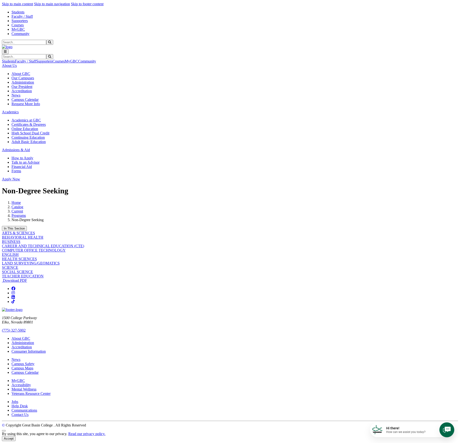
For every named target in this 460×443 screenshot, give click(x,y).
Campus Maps (22, 368)
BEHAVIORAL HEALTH (22, 237)
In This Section (14, 228)
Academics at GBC (26, 120)
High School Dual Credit (30, 133)
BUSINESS (11, 242)
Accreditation (22, 91)
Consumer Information (29, 351)
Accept (9, 438)
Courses (18, 25)
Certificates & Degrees (29, 124)
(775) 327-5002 (14, 330)
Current (17, 211)
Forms (16, 171)
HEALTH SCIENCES (19, 259)
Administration (23, 82)
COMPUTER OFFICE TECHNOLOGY (34, 250)
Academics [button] (10, 112)
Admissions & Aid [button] (16, 150)
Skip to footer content (87, 4)
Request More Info (26, 104)
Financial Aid (22, 167)
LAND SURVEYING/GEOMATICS (31, 263)
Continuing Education (28, 137)
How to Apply (22, 158)
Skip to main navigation (52, 4)
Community (20, 34)
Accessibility (21, 385)
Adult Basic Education (29, 142)
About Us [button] (9, 65)
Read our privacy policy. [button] (86, 434)
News (16, 95)
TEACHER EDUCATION (23, 276)
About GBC (21, 74)
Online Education (25, 129)
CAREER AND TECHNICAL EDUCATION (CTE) (43, 246)
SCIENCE (10, 267)
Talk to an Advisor (26, 162)
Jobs (15, 402)
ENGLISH (10, 255)
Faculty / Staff (22, 16)
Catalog (17, 207)
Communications (24, 410)
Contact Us (20, 415)
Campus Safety (23, 364)
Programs (19, 215)
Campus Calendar (25, 100)
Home (16, 203)
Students (18, 12)
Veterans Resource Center (31, 393)
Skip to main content (17, 4)
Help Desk (20, 406)
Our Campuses (23, 78)
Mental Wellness (24, 389)
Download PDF (14, 280)
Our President (22, 87)
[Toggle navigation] (5, 51)
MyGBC (18, 29)
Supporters (20, 21)
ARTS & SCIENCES (18, 233)
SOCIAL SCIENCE (17, 272)
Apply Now (11, 179)
